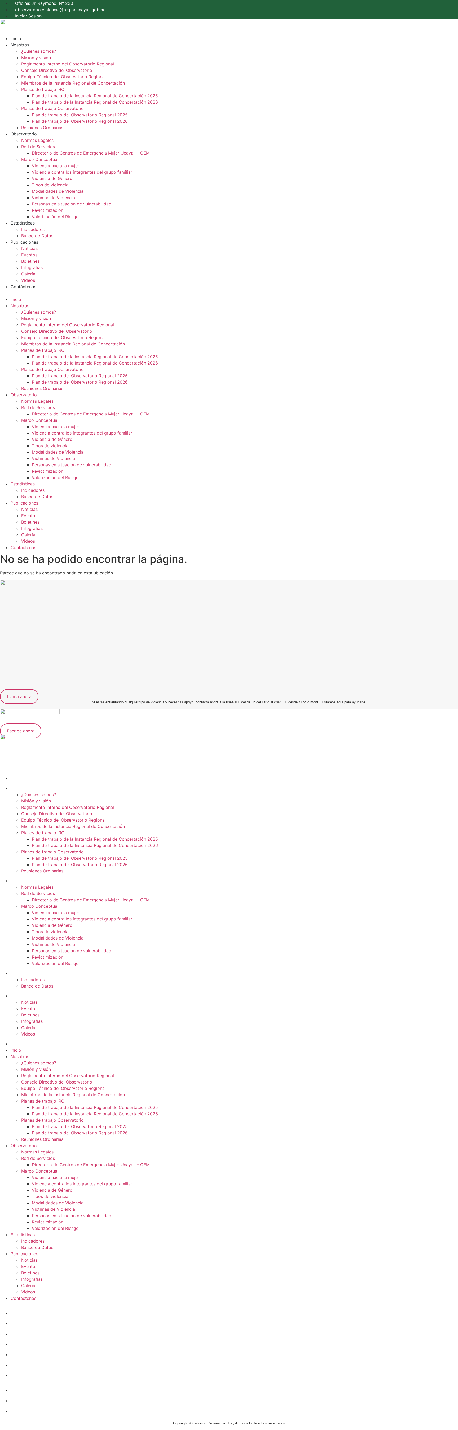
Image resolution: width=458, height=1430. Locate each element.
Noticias (29, 248)
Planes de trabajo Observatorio (52, 108)
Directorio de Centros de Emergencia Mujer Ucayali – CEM (91, 153)
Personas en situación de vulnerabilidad (71, 204)
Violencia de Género (52, 178)
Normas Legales (37, 140)
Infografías (32, 267)
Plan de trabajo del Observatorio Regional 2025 (80, 114)
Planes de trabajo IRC (42, 89)
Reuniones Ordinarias (42, 127)
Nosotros (20, 44)
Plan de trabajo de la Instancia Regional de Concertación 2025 (95, 95)
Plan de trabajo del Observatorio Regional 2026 (80, 121)
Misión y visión (36, 57)
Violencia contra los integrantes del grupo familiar (82, 172)
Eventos (29, 254)
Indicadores (33, 229)
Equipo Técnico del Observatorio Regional (63, 76)
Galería (28, 274)
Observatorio (24, 134)
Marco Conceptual (39, 159)
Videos (28, 280)
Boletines (30, 261)
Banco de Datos (37, 235)
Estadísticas (23, 223)
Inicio (16, 38)
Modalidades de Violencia (57, 191)
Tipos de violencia (50, 184)
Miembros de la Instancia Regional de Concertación (73, 83)
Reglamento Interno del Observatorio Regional (67, 64)
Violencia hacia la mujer (55, 165)
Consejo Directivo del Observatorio (56, 70)
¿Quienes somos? (38, 51)
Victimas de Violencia (53, 197)
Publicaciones (24, 242)
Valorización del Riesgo (55, 216)
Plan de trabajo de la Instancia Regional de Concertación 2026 (95, 102)
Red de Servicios (38, 146)
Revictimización (47, 210)
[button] (229, 293)
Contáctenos (23, 286)
